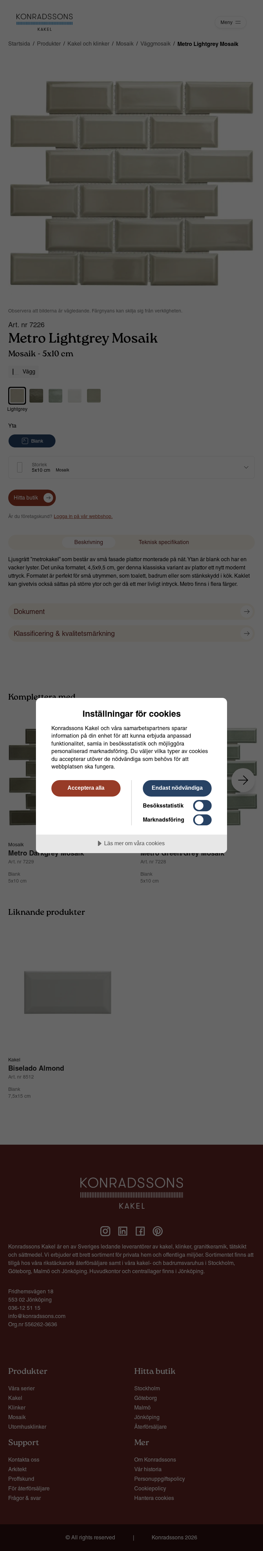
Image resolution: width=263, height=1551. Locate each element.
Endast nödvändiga (177, 788)
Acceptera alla (85, 788)
